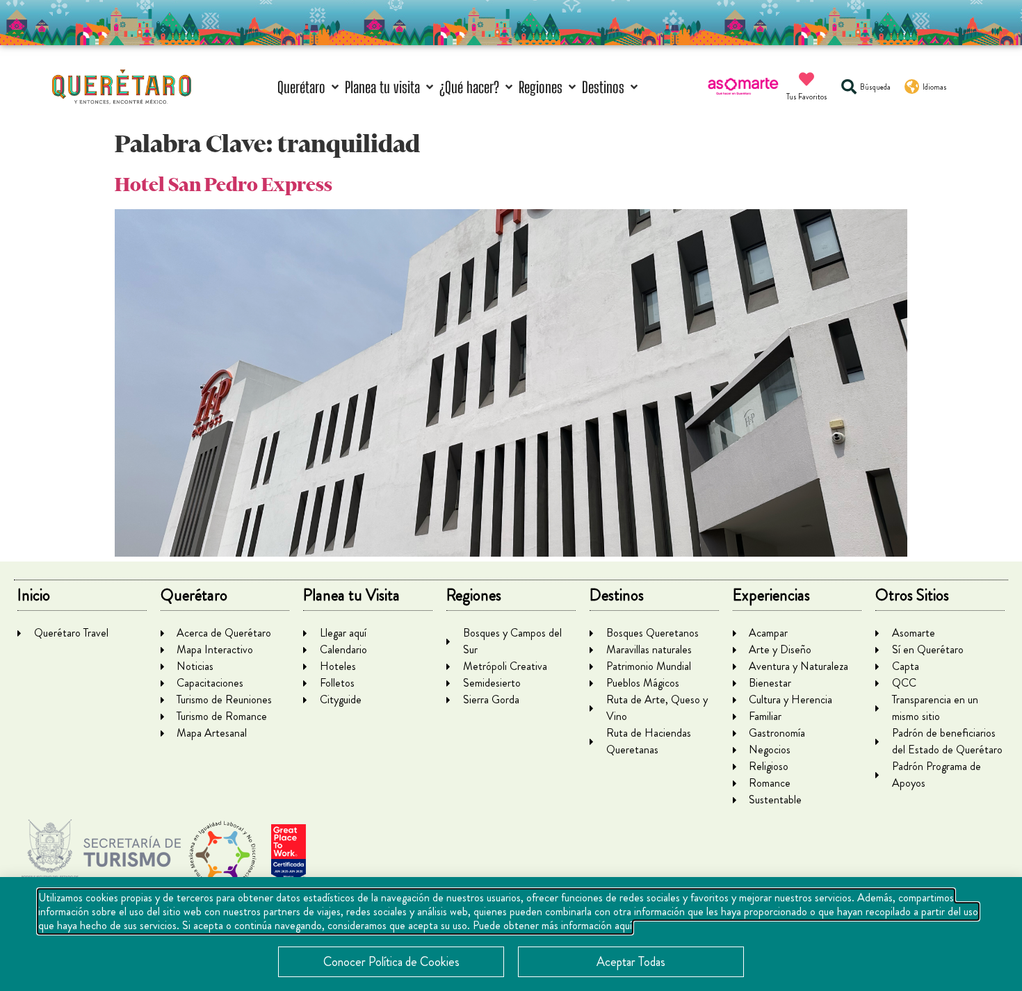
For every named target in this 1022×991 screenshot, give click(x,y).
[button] (309, 87)
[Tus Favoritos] (806, 79)
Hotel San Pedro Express (223, 184)
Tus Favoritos (806, 96)
